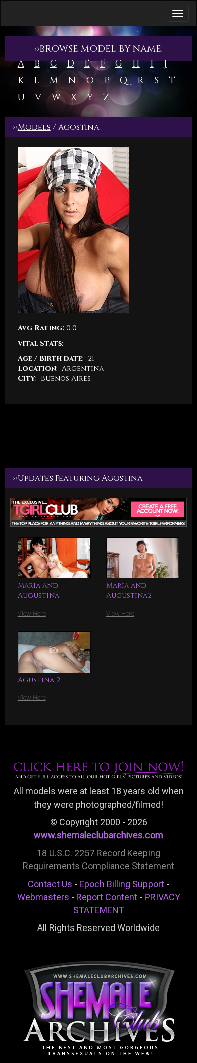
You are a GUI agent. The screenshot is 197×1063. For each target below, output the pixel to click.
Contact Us (50, 884)
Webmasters (43, 897)
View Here (32, 613)
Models (34, 127)
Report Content (106, 897)
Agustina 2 (39, 680)
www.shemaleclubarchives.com (98, 835)
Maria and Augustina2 (129, 591)
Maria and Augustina (38, 591)
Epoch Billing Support (121, 884)
